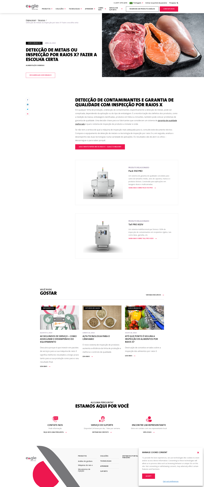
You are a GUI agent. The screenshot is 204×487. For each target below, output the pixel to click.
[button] (198, 452)
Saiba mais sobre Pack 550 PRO (140, 188)
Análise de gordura (85, 461)
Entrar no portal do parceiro (156, 3)
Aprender (89, 9)
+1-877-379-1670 (120, 3)
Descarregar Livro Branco (40, 75)
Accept (148, 476)
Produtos (46, 9)
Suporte (104, 471)
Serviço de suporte (113, 9)
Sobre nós (100, 9)
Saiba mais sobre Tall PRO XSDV (141, 238)
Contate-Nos (168, 9)
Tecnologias (74, 9)
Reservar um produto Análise (142, 9)
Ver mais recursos (153, 295)
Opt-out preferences (170, 481)
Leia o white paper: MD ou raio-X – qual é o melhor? (100, 147)
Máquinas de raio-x (85, 465)
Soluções (60, 9)
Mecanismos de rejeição (84, 470)
